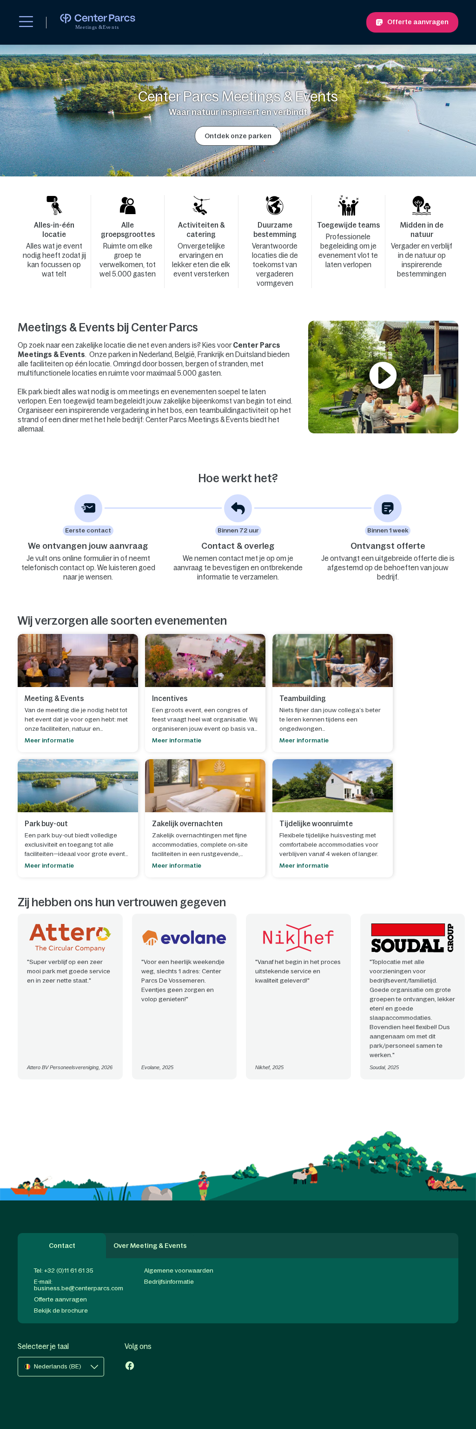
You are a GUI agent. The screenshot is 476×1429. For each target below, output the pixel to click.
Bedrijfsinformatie (169, 1281)
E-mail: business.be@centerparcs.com (78, 1285)
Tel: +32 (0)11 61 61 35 (63, 1270)
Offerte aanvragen (60, 1299)
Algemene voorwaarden (178, 1270)
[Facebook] (130, 1367)
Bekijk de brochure (61, 1310)
